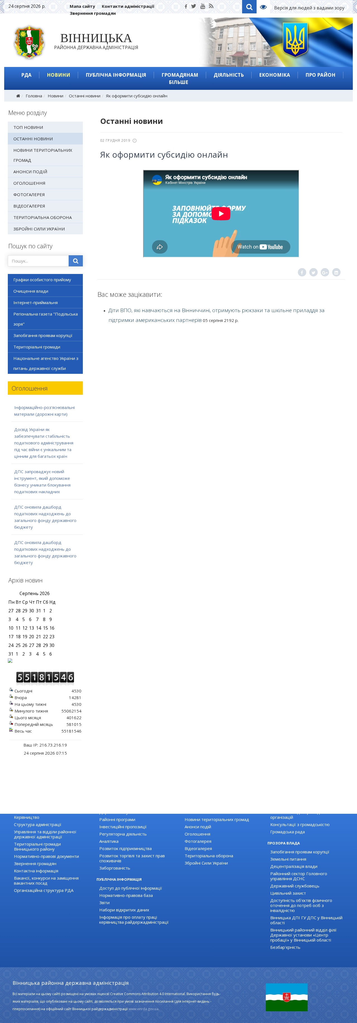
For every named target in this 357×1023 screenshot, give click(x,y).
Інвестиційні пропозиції (123, 826)
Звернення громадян (93, 13)
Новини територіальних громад (42, 155)
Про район (320, 75)
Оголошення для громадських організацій (300, 814)
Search (249, 6)
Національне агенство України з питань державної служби (45, 363)
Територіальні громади (36, 347)
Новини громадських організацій (303, 805)
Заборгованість (114, 868)
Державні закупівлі (118, 812)
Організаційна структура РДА (43, 890)
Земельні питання (288, 859)
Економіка (274, 75)
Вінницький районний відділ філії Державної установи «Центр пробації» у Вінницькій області (303, 935)
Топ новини (28, 127)
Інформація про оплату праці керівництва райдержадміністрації (134, 919)
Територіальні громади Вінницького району (37, 846)
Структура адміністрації (37, 824)
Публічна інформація (116, 75)
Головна (34, 95)
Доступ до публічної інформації (130, 888)
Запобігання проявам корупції (43, 335)
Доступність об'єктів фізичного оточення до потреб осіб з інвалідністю (301, 905)
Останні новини (84, 95)
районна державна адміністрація (96, 42)
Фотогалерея (29, 194)
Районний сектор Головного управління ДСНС (298, 876)
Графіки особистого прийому (42, 279)
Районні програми (117, 819)
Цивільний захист (288, 893)
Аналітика (109, 841)
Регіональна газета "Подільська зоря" (45, 319)
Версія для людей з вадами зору (309, 8)
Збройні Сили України (39, 229)
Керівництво (26, 817)
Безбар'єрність (285, 947)
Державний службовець (294, 886)
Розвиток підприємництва (125, 848)
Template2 (265, 6)
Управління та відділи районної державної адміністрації (45, 834)
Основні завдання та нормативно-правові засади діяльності (48, 807)
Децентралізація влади (293, 866)
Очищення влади (30, 291)
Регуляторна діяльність (123, 834)
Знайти (76, 260)
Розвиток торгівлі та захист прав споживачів (132, 858)
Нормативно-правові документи (46, 856)
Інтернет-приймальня (35, 302)
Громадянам (179, 75)
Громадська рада (287, 831)
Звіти (104, 902)
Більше (178, 82)
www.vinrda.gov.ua (143, 1009)
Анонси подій (30, 171)
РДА (26, 75)
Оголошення (29, 183)
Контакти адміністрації (128, 6)
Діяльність (229, 75)
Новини (58, 75)
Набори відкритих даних (124, 910)
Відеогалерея (29, 206)
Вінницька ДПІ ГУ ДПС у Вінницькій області (306, 920)
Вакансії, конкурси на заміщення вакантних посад (46, 880)
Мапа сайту (82, 6)
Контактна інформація (36, 870)
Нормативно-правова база (126, 895)
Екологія (107, 805)
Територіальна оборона (42, 217)
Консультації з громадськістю (300, 824)
